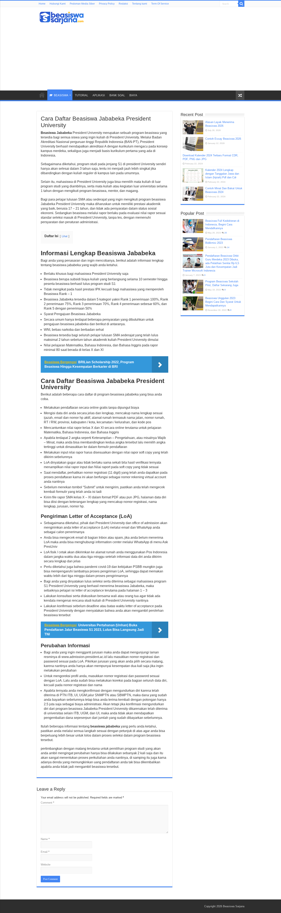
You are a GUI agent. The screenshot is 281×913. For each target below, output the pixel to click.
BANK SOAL (117, 95)
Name (45, 839)
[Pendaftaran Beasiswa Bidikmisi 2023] (193, 244)
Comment (47, 802)
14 (228, 247)
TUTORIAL (81, 95)
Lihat (64, 236)
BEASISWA (61, 95)
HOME (42, 94)
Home (42, 3)
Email (45, 851)
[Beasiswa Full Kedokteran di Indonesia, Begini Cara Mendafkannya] (193, 226)
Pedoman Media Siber (82, 3)
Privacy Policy (107, 3)
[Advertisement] (140, 55)
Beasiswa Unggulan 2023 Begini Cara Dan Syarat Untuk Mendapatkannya (223, 302)
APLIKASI (99, 95)
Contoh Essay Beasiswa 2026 (223, 138)
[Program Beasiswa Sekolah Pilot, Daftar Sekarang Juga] (193, 287)
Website (45, 864)
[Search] (241, 4)
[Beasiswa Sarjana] (62, 17)
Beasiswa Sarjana (233, 906)
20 (225, 233)
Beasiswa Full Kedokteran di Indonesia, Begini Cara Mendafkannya (222, 224)
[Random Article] (240, 95)
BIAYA (133, 95)
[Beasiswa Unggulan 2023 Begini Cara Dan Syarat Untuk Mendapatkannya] (193, 303)
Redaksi (123, 3)
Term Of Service (160, 3)
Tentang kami (139, 3)
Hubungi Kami (58, 3)
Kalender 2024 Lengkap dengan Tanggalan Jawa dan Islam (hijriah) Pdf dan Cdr (222, 173)
